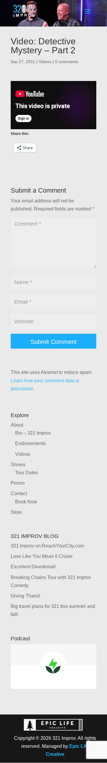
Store (16, 512)
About (17, 424)
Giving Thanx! (25, 595)
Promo (18, 483)
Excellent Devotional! (33, 566)
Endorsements (30, 443)
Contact (19, 493)
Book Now (26, 501)
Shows (18, 464)
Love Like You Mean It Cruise (42, 556)
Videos (45, 61)
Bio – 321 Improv (33, 433)
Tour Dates (26, 472)
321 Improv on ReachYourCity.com (47, 545)
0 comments (66, 61)
